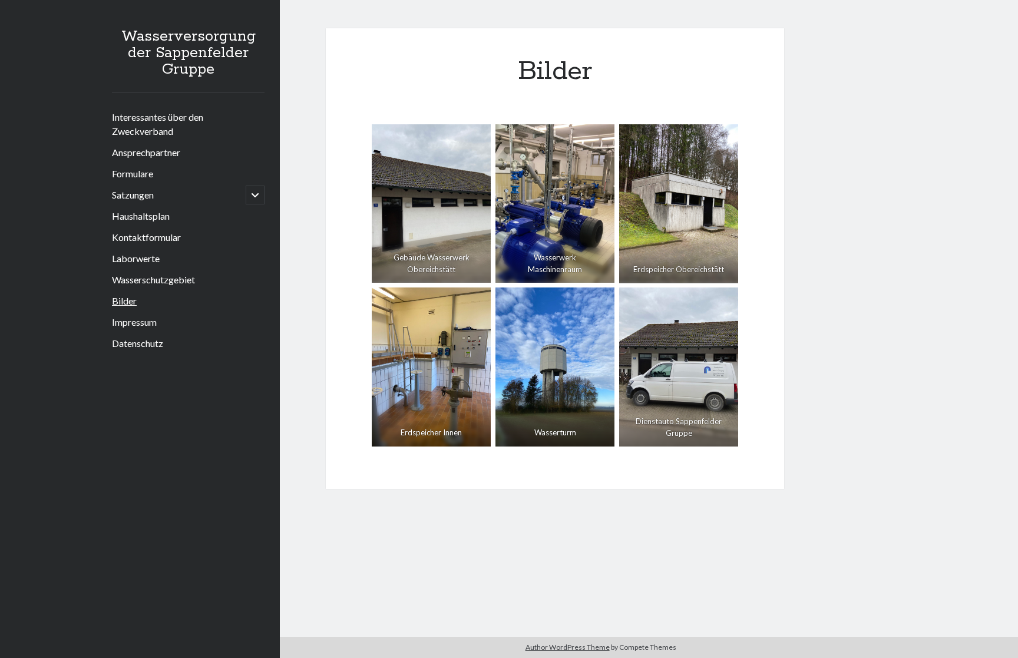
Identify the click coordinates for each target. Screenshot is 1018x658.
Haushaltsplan (141, 215)
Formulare (132, 173)
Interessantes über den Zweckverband (157, 124)
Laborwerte (136, 258)
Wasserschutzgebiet (153, 279)
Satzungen (133, 194)
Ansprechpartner (146, 152)
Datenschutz (137, 343)
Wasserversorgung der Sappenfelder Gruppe (188, 53)
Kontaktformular (146, 237)
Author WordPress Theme (567, 647)
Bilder (124, 300)
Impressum (134, 322)
